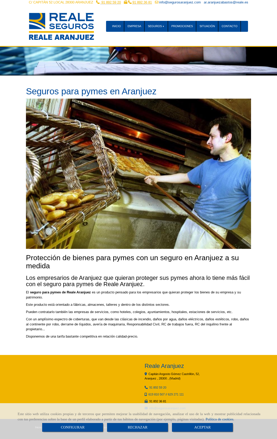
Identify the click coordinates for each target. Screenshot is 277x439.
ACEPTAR (202, 427)
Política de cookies (219, 419)
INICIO (116, 26)
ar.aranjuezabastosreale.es (226, 2)
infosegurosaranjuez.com (180, 2)
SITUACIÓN (207, 26)
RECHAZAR (137, 427)
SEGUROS (155, 26)
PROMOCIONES (182, 26)
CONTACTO (229, 26)
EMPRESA (134, 26)
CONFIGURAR (73, 427)
